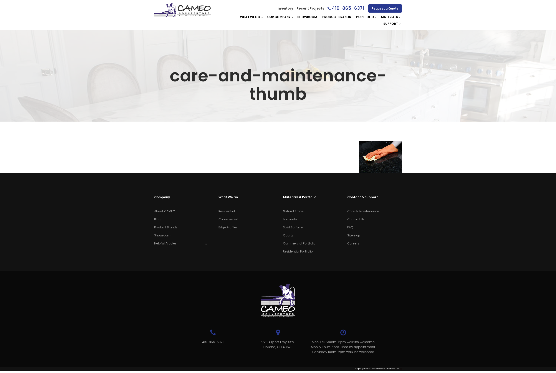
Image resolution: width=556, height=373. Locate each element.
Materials (389, 17)
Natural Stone (293, 211)
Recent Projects (310, 8)
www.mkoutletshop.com (166, 371)
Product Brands (336, 17)
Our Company (278, 17)
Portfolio (365, 17)
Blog (157, 219)
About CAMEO (164, 211)
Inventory (284, 8)
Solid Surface (293, 227)
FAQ (350, 227)
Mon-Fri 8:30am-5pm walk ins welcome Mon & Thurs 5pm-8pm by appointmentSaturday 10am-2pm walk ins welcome (343, 347)
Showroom (307, 17)
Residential (226, 211)
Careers (353, 243)
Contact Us (355, 219)
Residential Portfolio (298, 251)
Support (390, 23)
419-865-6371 (348, 8)
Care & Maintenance (363, 211)
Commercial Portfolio (299, 243)
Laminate (290, 219)
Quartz (288, 235)
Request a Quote (385, 8)
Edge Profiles (228, 227)
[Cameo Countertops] (182, 15)
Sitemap (353, 235)
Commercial (228, 219)
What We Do (250, 17)
